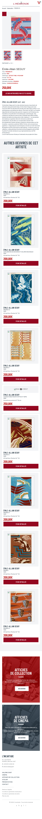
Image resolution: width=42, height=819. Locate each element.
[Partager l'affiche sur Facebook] (9, 63)
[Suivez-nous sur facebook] (16, 805)
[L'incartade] (21, 5)
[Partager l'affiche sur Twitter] (11, 63)
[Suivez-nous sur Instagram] (21, 805)
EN (40, 2)
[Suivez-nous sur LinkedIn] (23, 805)
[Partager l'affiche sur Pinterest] (12, 63)
